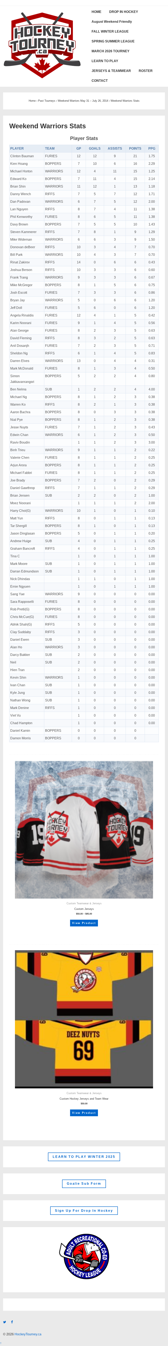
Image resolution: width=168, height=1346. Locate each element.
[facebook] (12, 1322)
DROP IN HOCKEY (123, 12)
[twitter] (5, 1322)
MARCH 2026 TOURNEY (110, 51)
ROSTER (146, 71)
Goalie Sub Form (84, 1183)
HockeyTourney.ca (27, 1334)
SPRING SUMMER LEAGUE (113, 41)
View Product (84, 923)
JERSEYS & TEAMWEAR (111, 71)
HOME (96, 12)
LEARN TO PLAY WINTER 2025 (84, 1156)
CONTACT (100, 80)
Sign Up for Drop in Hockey (84, 1210)
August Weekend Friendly (112, 21)
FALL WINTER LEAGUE (110, 31)
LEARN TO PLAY (105, 61)
